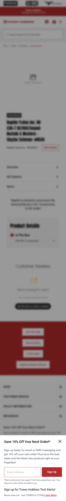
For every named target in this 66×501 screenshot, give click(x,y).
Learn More (50, 495)
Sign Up (52, 472)
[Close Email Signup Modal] (60, 441)
